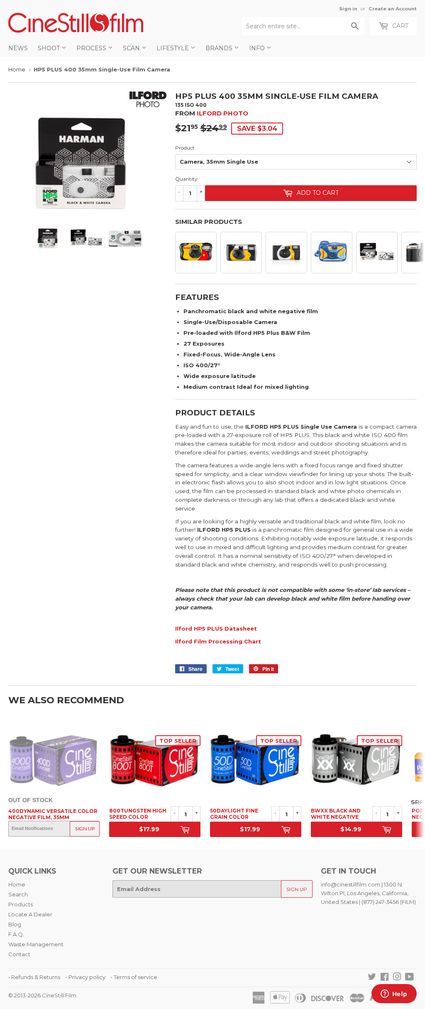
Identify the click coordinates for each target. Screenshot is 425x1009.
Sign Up (85, 828)
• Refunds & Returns (34, 977)
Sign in (348, 9)
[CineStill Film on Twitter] (372, 978)
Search (18, 894)
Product (185, 148)
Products (20, 904)
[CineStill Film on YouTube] (409, 978)
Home (16, 69)
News (18, 48)
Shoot (49, 48)
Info (257, 48)
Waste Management (36, 944)
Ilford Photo (222, 113)
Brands (219, 48)
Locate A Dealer (30, 914)
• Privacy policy (85, 977)
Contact (19, 954)
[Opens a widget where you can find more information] (394, 994)
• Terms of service (134, 977)
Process (92, 48)
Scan (132, 48)
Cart (399, 25)
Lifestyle (173, 48)
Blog (14, 924)
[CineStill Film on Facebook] (384, 978)
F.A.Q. (16, 934)
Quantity (186, 179)
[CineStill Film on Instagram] (397, 978)
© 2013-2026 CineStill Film (42, 995)
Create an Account (393, 9)
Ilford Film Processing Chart (219, 641)
